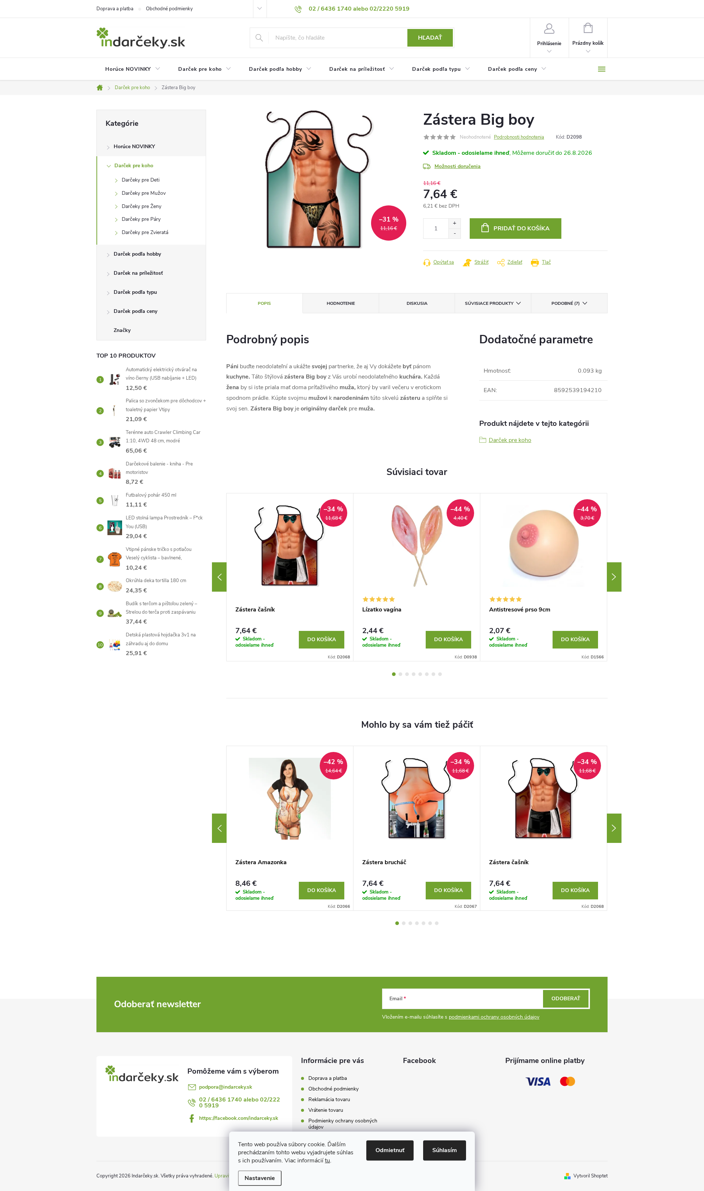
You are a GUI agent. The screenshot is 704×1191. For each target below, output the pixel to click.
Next (614, 577)
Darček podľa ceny (135, 311)
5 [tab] (420, 674)
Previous (219, 577)
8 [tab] (440, 674)
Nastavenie (260, 1178)
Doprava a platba (114, 9)
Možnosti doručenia (457, 166)
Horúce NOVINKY (134, 146)
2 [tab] (400, 674)
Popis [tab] (264, 303)
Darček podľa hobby (137, 254)
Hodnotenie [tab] (341, 303)
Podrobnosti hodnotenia (519, 137)
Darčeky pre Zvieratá (145, 232)
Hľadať (430, 38)
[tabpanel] (290, 577)
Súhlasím (444, 1150)
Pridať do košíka (522, 228)
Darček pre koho (133, 165)
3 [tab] (407, 674)
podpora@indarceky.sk (225, 1087)
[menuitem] (132, 69)
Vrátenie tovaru (325, 1110)
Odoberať (565, 998)
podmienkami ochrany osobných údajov (494, 1016)
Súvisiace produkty (489, 303)
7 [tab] (433, 674)
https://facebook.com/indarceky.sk (238, 1118)
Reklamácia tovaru (329, 1099)
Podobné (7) (565, 303)
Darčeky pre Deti (141, 179)
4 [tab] (413, 674)
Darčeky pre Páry (141, 219)
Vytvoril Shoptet (590, 1176)
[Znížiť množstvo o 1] (454, 233)
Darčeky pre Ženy (141, 206)
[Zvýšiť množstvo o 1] (454, 224)
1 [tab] (394, 674)
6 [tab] (427, 674)
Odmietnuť (389, 1150)
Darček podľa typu (135, 292)
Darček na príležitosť (138, 273)
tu (327, 1161)
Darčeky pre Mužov (144, 193)
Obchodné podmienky (169, 9)
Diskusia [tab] (417, 303)
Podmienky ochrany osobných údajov (342, 1123)
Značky (122, 330)
